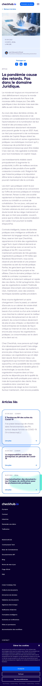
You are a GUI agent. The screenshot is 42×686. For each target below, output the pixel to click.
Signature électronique (9, 605)
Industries (5, 519)
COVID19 (8, 42)
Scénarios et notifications (10, 619)
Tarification (5, 529)
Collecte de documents (10, 590)
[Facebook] (16, 65)
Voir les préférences (21, 679)
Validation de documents (10, 600)
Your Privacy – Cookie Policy (10, 683)
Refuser (21, 674)
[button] (39, 645)
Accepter (21, 669)
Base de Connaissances (10, 550)
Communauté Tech (8, 545)
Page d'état (6, 569)
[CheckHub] (9, 4)
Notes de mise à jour (9, 564)
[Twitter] (25, 65)
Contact (37, 683)
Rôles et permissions (9, 624)
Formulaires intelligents (9, 615)
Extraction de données (9, 595)
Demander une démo (27, 4)
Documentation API (8, 554)
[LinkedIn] (21, 65)
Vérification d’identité (9, 610)
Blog (3, 559)
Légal (14, 42)
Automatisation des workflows (12, 629)
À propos (5, 509)
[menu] (38, 4)
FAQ (3, 574)
